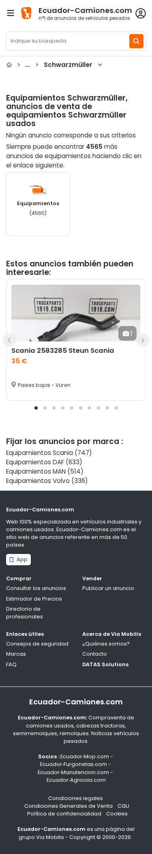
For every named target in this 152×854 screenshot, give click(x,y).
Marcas (16, 653)
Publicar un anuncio (108, 588)
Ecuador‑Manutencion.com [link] (73, 772)
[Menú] (10, 13)
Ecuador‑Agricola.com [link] (76, 780)
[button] (36, 407)
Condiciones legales (75, 798)
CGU (123, 806)
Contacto (94, 653)
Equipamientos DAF (35, 462)
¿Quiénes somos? (106, 643)
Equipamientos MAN (36, 471)
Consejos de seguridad (37, 643)
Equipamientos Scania (39, 452)
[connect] (140, 13)
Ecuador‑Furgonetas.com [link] (73, 764)
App (21, 559)
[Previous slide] (9, 339)
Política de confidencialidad (64, 813)
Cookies (117, 813)
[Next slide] (142, 339)
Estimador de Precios (34, 598)
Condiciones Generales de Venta (68, 806)
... (54, 64)
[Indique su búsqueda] (136, 41)
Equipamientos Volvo (38, 480)
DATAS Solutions (105, 664)
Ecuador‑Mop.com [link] (84, 756)
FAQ (11, 664)
